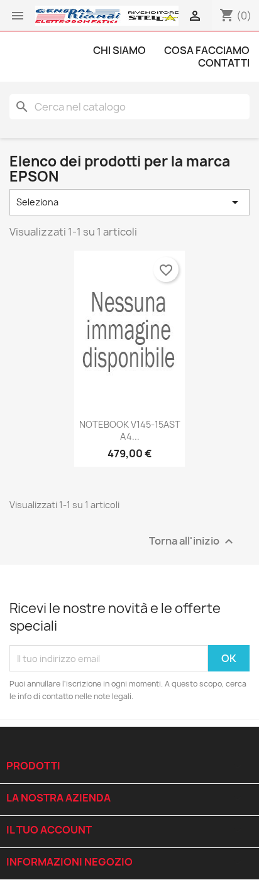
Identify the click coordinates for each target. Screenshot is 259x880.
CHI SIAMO (119, 50)
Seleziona (129, 202)
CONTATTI (224, 63)
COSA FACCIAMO (207, 50)
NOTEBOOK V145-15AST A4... (129, 430)
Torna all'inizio (192, 542)
